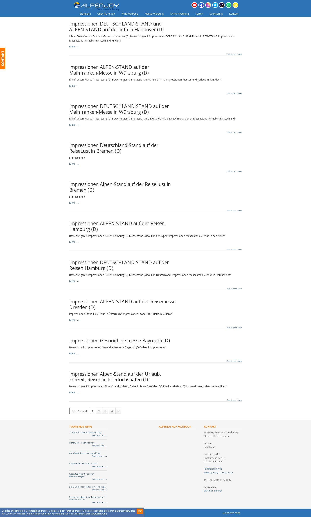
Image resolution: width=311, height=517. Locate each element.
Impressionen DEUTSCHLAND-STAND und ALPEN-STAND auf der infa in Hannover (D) (116, 26)
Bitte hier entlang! (213, 490)
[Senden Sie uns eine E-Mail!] (235, 7)
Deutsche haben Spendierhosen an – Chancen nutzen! (87, 498)
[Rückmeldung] (2, 58)
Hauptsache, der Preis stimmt (83, 463)
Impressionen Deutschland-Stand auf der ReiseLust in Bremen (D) (114, 148)
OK (140, 511)
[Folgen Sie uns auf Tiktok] (222, 7)
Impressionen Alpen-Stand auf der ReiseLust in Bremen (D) (120, 187)
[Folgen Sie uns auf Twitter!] (215, 7)
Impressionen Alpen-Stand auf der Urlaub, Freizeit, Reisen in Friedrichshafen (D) (115, 377)
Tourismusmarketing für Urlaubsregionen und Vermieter (99, 6)
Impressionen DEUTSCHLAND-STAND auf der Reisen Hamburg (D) (119, 265)
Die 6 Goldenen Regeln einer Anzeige (87, 486)
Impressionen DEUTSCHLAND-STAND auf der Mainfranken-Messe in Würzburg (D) (119, 109)
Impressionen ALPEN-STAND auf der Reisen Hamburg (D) (117, 226)
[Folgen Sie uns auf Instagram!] (208, 7)
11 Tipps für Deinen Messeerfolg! (85, 432)
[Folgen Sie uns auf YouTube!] (194, 7)
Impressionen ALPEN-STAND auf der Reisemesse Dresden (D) (122, 304)
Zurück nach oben (234, 54)
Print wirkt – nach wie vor (81, 442)
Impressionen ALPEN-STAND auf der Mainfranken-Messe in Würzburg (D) (109, 70)
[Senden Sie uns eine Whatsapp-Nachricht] (228, 7)
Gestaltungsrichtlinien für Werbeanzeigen (81, 475)
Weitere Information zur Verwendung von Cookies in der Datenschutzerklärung (67, 513)
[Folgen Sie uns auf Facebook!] (201, 7)
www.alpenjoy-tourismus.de (218, 472)
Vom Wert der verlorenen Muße (85, 453)
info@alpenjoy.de (213, 468)
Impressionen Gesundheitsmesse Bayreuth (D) (119, 340)
